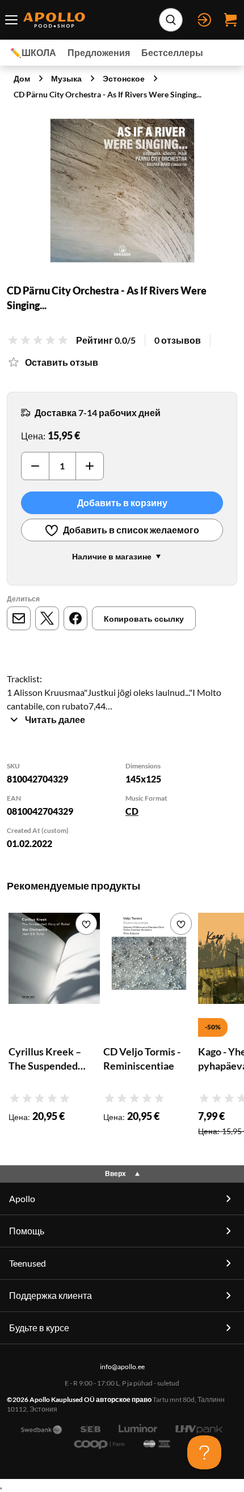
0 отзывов (177, 340)
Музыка (66, 78)
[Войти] (204, 20)
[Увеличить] (89, 466)
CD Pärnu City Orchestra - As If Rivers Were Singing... (107, 94)
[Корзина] (230, 20)
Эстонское (124, 78)
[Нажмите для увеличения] (122, 190)
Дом (22, 78)
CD (131, 811)
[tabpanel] (122, 806)
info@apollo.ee (122, 1366)
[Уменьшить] (35, 466)
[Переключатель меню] (11, 20)
